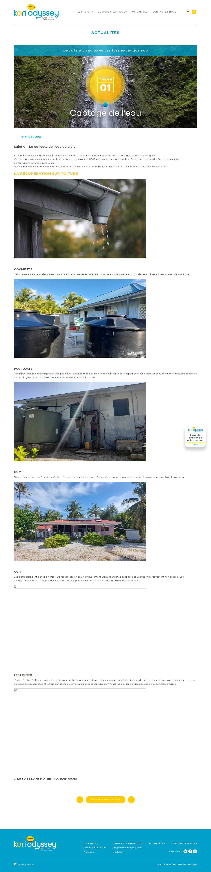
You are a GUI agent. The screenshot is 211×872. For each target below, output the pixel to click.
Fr (194, 12)
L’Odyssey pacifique (111, 11)
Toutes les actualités (105, 799)
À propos (89, 852)
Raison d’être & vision (95, 847)
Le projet (84, 11)
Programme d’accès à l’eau (127, 847)
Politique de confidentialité (169, 864)
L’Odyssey (118, 852)
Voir (195, 445)
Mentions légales (190, 864)
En (188, 12)
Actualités (140, 11)
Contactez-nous (164, 11)
